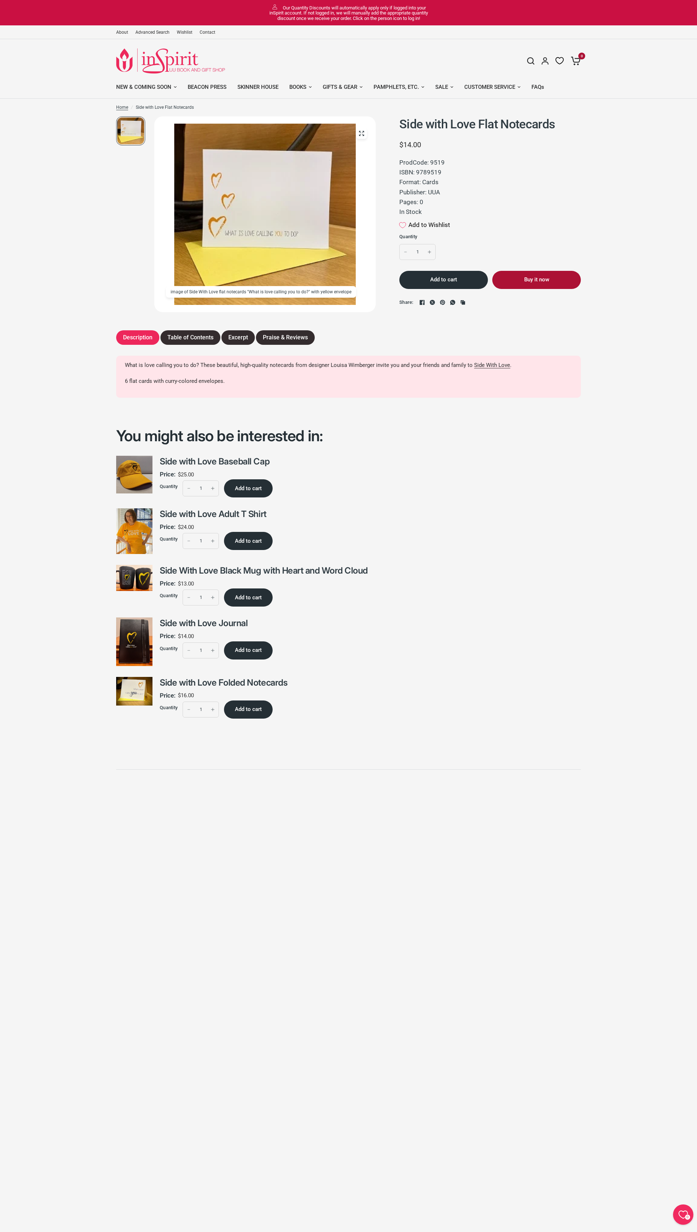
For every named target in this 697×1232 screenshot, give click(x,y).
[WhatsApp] (452, 302)
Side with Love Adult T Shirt (213, 514)
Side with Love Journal (204, 623)
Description (137, 337)
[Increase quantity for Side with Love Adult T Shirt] (213, 541)
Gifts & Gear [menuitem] (340, 87)
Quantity (408, 236)
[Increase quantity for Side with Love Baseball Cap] (213, 488)
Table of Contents (190, 337)
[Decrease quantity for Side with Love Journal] (189, 650)
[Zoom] (361, 133)
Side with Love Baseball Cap (214, 461)
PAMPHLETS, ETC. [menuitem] (396, 87)
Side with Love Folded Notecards (224, 682)
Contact (207, 32)
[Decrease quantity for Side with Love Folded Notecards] (189, 709)
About (122, 32)
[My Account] (545, 61)
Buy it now (536, 279)
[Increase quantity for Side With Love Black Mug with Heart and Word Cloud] (213, 597)
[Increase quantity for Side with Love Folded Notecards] (213, 709)
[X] (432, 302)
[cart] (574, 61)
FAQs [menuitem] (537, 87)
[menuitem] (124, 32)
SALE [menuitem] (441, 87)
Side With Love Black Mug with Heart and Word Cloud (264, 570)
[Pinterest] (442, 302)
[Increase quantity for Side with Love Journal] (213, 650)
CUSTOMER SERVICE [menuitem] (489, 87)
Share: (406, 302)
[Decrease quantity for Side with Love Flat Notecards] (405, 252)
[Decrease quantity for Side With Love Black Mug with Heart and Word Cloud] (189, 597)
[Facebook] (422, 302)
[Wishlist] (559, 61)
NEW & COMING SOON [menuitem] (143, 87)
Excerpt (238, 337)
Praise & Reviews (285, 337)
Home (122, 107)
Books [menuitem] (297, 87)
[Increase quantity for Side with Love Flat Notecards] (429, 252)
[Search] (530, 61)
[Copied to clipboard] (462, 302)
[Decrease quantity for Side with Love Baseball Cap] (189, 488)
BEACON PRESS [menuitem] (207, 87)
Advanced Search (152, 32)
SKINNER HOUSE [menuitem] (257, 87)
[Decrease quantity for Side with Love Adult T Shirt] (189, 541)
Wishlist (184, 32)
